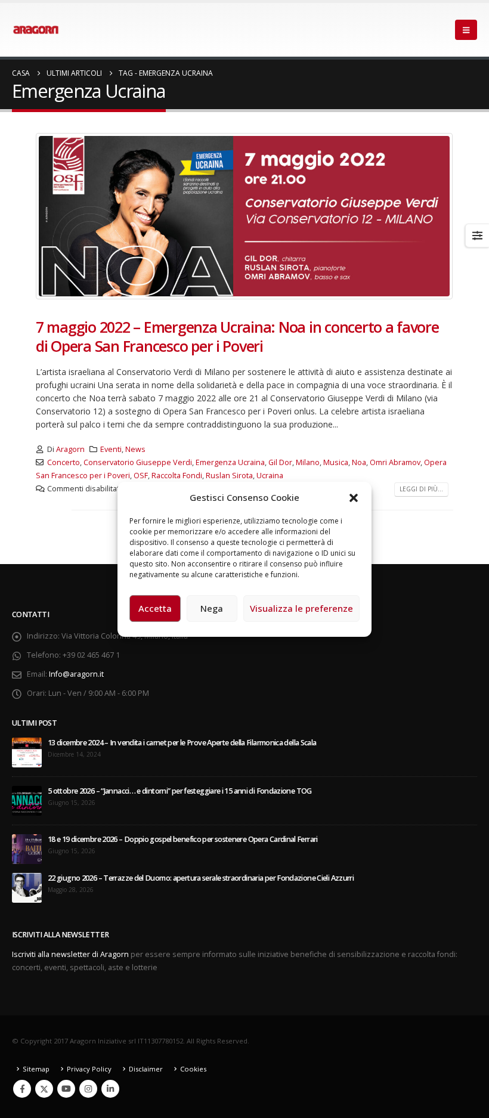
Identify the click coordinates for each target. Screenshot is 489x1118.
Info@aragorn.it (76, 674)
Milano (308, 462)
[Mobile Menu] (466, 30)
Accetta (155, 608)
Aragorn (70, 449)
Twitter (44, 1089)
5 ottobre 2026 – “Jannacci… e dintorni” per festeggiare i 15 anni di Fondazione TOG (180, 791)
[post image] (244, 216)
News (135, 449)
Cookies (193, 1068)
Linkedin (110, 1089)
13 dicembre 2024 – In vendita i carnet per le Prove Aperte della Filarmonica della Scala (182, 743)
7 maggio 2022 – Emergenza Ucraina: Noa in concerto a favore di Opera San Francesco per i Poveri (237, 337)
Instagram (88, 1089)
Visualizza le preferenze (301, 608)
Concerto (63, 462)
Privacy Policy (89, 1068)
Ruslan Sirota (229, 475)
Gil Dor (280, 462)
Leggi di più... (421, 489)
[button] (354, 497)
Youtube (66, 1089)
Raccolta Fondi (176, 475)
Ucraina (269, 475)
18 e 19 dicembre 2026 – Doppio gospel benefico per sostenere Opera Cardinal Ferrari (183, 839)
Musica (335, 462)
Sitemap (36, 1068)
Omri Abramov (395, 462)
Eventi (111, 449)
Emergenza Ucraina (230, 462)
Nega (211, 608)
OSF (141, 475)
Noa (359, 462)
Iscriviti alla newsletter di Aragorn (70, 954)
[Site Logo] (36, 30)
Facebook (22, 1089)
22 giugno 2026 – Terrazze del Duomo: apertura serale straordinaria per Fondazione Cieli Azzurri (201, 878)
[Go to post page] (27, 752)
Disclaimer (146, 1068)
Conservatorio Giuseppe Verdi (137, 462)
